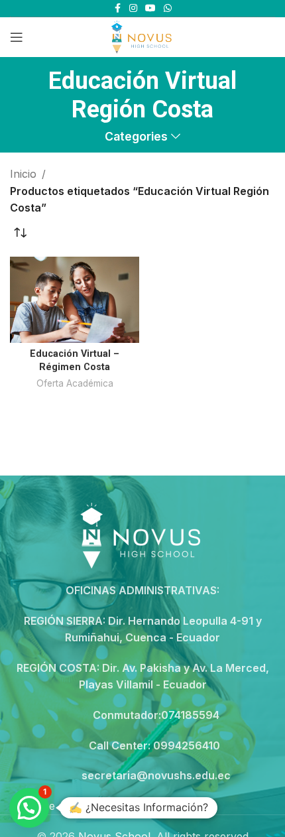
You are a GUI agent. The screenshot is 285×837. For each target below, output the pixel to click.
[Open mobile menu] (16, 37)
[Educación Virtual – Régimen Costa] (74, 300)
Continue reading (52, 805)
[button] (29, 808)
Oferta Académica (74, 383)
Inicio (23, 173)
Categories (136, 137)
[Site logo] (142, 35)
